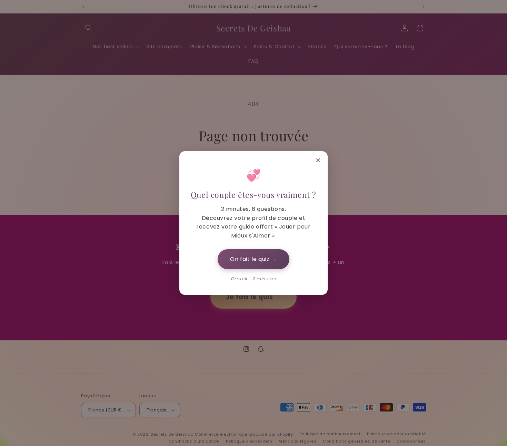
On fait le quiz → (253, 259)
